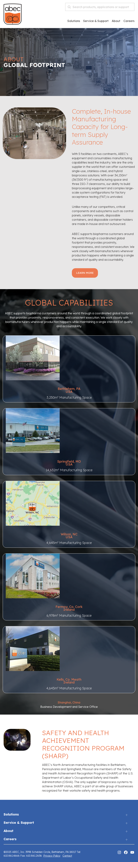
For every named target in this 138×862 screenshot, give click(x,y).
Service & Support (96, 21)
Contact (67, 855)
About (116, 21)
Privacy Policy (51, 855)
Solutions (73, 21)
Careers (10, 839)
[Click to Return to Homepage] (13, 23)
